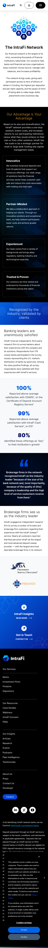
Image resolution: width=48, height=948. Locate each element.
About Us (7, 774)
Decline (24, 937)
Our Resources (10, 703)
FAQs (5, 722)
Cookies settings (24, 923)
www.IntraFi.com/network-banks (25, 825)
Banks (6, 677)
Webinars (7, 712)
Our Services (9, 669)
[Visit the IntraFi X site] (24, 810)
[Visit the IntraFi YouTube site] (32, 810)
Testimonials (9, 762)
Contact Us (8, 783)
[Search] (20, 5)
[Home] (9, 5)
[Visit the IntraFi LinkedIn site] (15, 810)
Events (6, 748)
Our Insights (9, 734)
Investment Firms (11, 682)
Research (7, 743)
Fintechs (7, 686)
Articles (7, 738)
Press (5, 778)
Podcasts (7, 752)
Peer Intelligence (11, 757)
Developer (8, 788)
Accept (24, 930)
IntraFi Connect (10, 717)
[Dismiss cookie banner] (39, 857)
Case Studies (9, 708)
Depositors (8, 691)
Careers (10, 796)
